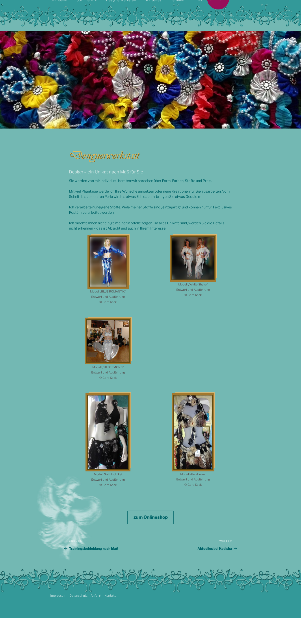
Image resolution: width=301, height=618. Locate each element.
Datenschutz (78, 595)
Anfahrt (96, 595)
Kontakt (110, 595)
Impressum (58, 595)
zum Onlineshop (151, 517)
